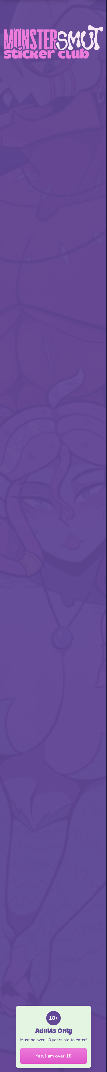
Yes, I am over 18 (53, 1056)
